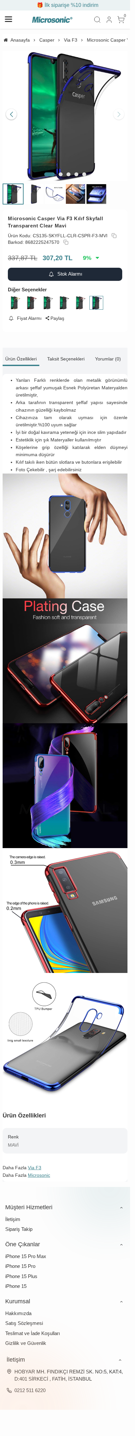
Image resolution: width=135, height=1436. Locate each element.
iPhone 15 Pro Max (25, 1251)
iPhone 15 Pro (20, 1261)
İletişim (12, 1214)
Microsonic (39, 1170)
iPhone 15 (16, 1281)
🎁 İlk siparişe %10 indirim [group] (65, 5)
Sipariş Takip (18, 1224)
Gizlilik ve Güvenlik (25, 1338)
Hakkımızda (18, 1308)
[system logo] (52, 19)
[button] (49, 169)
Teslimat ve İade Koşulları (32, 1328)
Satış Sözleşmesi (24, 1318)
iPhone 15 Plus (21, 1271)
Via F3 (34, 1162)
